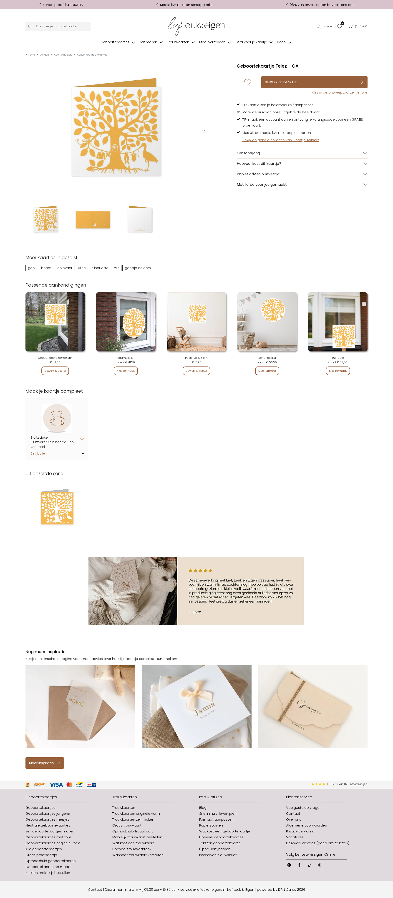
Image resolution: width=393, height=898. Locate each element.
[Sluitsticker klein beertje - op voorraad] (57, 418)
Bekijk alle (38, 453)
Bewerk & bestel (55, 371)
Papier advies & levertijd (258, 174)
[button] (325, 26)
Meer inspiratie (41, 763)
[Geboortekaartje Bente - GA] (57, 508)
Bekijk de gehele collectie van (280, 139)
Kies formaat (126, 371)
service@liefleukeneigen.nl (202, 889)
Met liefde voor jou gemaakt (262, 184)
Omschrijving (248, 153)
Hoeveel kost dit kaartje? (259, 163)
